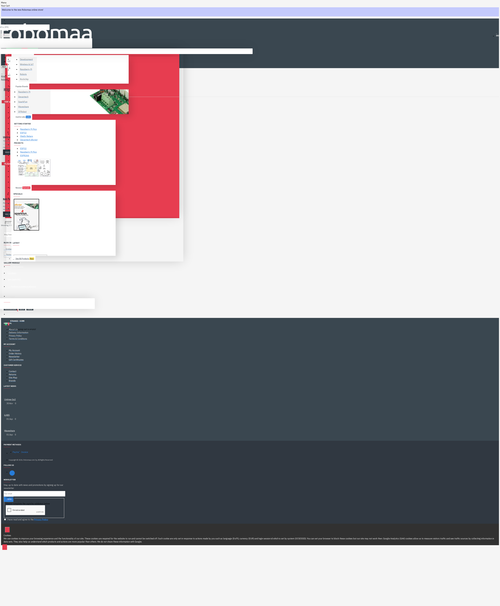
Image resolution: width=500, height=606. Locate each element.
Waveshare (9, 430)
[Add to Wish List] (9, 362)
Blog (3, 76)
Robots (4, 79)
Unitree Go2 (10, 399)
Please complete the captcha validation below (28, 503)
